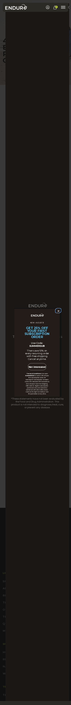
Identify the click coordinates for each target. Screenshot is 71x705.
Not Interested (37, 367)
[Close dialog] (57, 310)
